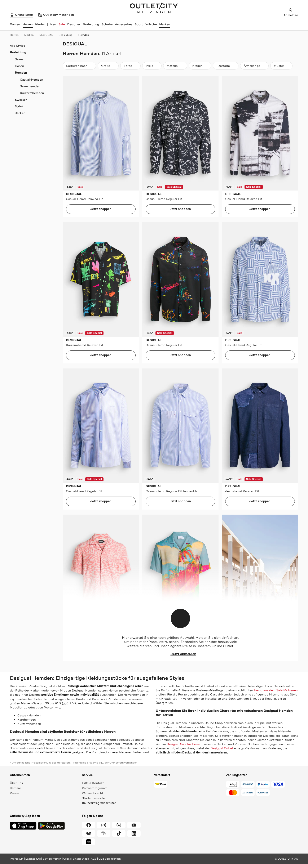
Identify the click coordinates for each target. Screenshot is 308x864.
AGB (94, 858)
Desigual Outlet (222, 748)
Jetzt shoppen (100, 209)
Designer (73, 24)
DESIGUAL (46, 35)
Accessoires (123, 24)
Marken (164, 24)
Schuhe (107, 24)
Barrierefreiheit (52, 858)
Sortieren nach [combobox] (76, 67)
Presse (14, 793)
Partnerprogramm (94, 788)
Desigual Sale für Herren (184, 744)
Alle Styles (17, 46)
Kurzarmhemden (32, 93)
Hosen (19, 66)
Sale (62, 24)
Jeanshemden (30, 86)
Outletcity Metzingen (154, 8)
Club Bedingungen (109, 858)
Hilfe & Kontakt (93, 783)
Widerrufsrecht (92, 793)
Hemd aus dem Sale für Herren (276, 690)
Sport (139, 24)
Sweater (21, 100)
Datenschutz (33, 858)
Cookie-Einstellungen (76, 858)
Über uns (16, 783)
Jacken (20, 113)
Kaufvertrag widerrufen (99, 803)
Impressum (16, 858)
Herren (14, 35)
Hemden (83, 35)
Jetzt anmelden (183, 654)
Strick (19, 106)
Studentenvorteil (94, 798)
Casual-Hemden (31, 79)
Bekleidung (91, 24)
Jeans (19, 59)
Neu (53, 24)
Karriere (15, 788)
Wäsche (151, 24)
